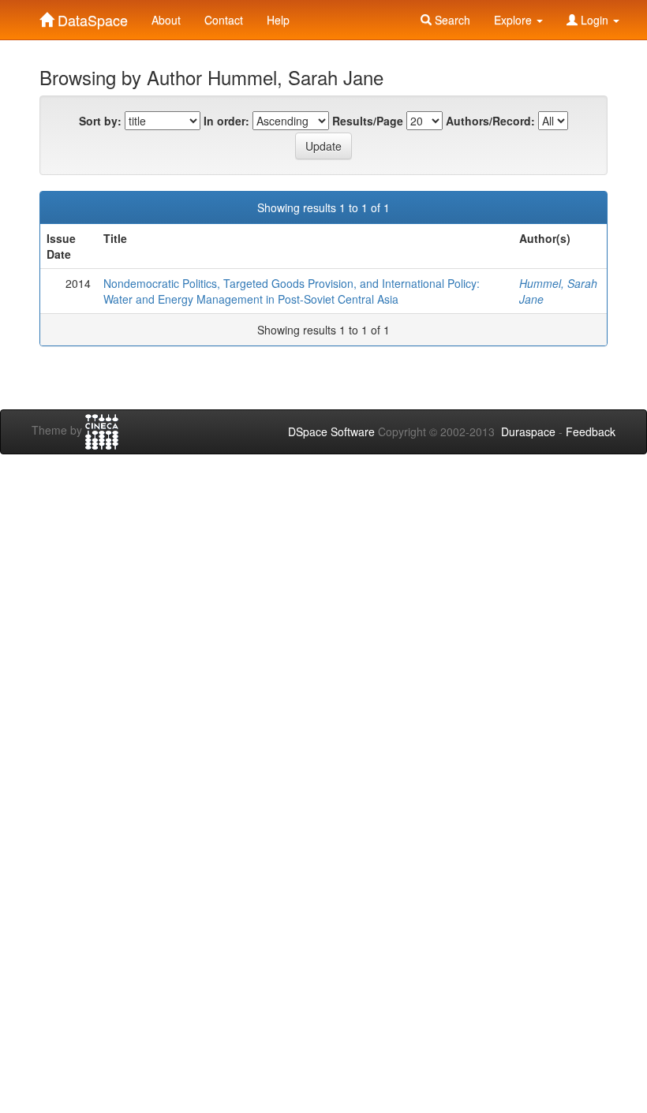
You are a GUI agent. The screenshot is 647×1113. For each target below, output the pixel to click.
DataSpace (91, 16)
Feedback (590, 431)
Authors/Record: (490, 121)
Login (594, 20)
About (166, 20)
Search (451, 20)
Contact (223, 20)
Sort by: (100, 121)
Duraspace (528, 431)
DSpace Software (331, 431)
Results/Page (367, 121)
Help (278, 20)
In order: (226, 121)
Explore (514, 20)
